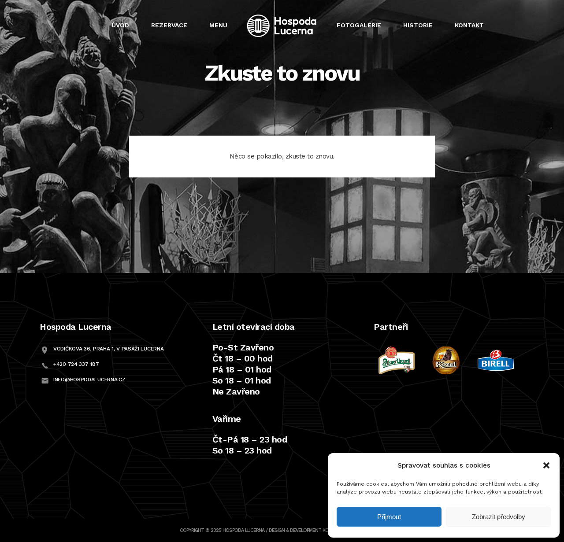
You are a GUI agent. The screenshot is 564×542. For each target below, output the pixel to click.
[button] (546, 465)
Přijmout (389, 516)
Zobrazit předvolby (498, 516)
